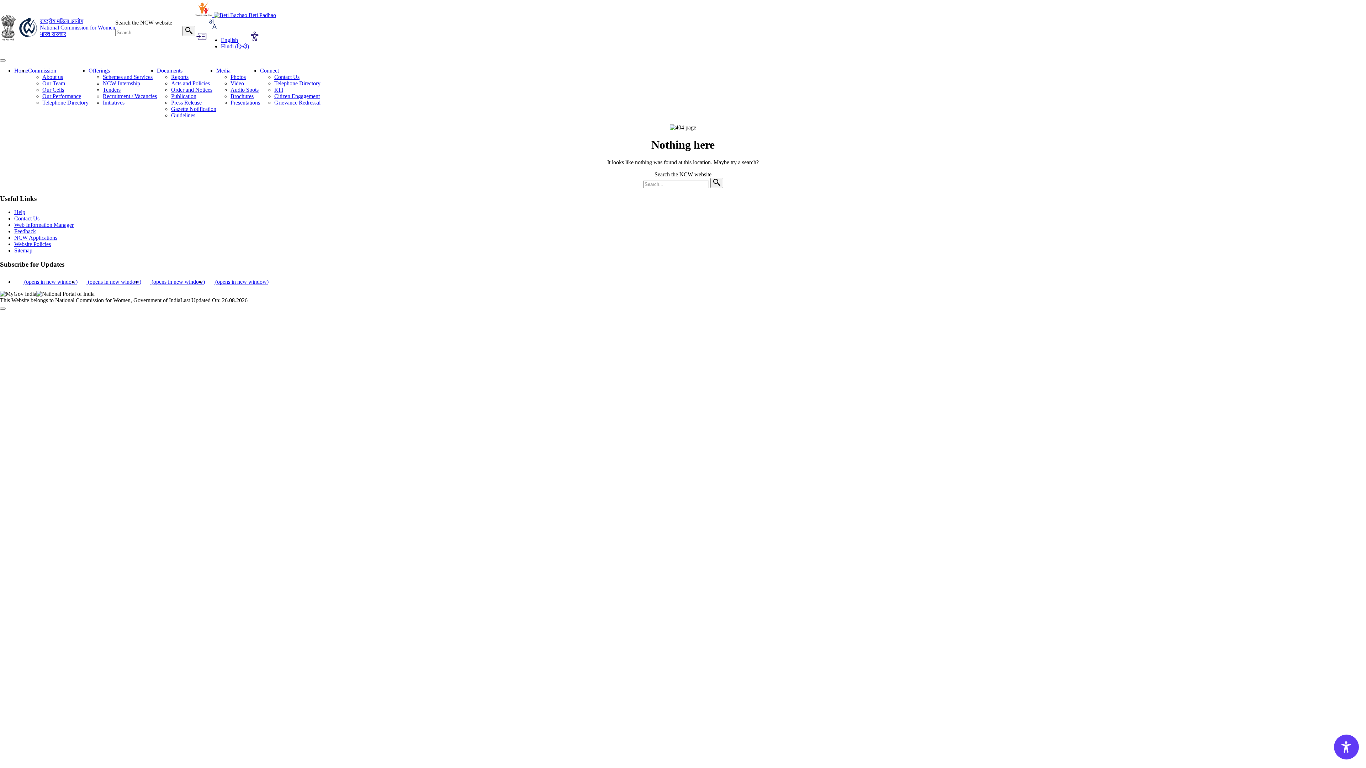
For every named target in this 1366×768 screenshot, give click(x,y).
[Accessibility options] (254, 37)
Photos (238, 77)
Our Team (53, 83)
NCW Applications (35, 238)
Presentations (245, 103)
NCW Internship (121, 83)
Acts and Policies (190, 83)
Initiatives (114, 103)
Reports (180, 77)
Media (223, 71)
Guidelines (183, 115)
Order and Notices (191, 90)
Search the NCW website (143, 23)
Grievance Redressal (297, 103)
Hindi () (235, 46)
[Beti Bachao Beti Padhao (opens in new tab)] (245, 15)
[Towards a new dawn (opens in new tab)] (204, 15)
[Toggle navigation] (3, 60)
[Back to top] (3, 309)
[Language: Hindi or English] (212, 28)
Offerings (99, 71)
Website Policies (32, 244)
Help (19, 212)
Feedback (25, 231)
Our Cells (53, 90)
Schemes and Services (128, 77)
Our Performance (61, 96)
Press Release (186, 103)
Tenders (112, 90)
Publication (183, 96)
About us (52, 77)
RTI (278, 90)
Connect (269, 71)
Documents (169, 71)
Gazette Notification (193, 109)
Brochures (242, 96)
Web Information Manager (44, 225)
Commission (42, 71)
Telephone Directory (65, 103)
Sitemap (23, 250)
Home (21, 71)
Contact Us (287, 77)
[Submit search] (188, 31)
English (229, 40)
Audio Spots (245, 90)
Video (237, 83)
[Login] (201, 37)
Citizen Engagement (297, 96)
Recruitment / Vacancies (130, 96)
